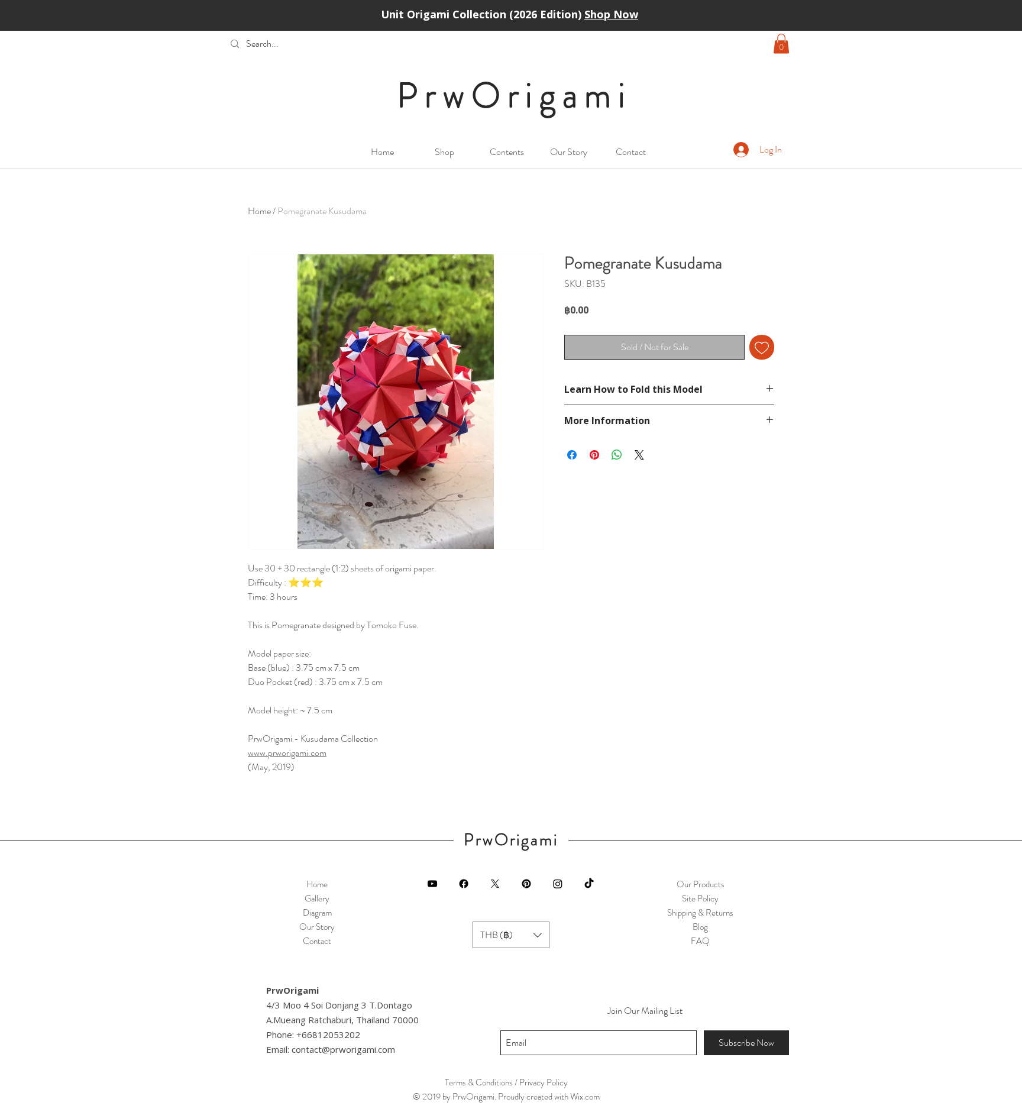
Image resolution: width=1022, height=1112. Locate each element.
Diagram (317, 912)
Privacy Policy (543, 1082)
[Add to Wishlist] (761, 347)
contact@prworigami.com (343, 1049)
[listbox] (511, 935)
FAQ (700, 941)
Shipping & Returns (700, 912)
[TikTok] (589, 884)
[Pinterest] (526, 884)
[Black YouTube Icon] (432, 884)
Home (259, 211)
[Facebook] (464, 884)
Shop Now (611, 14)
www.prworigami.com (287, 752)
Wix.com (585, 1096)
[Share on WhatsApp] (617, 455)
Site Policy (700, 898)
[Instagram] (558, 884)
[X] (495, 884)
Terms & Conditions (479, 1082)
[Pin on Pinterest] (594, 455)
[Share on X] (639, 455)
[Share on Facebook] (572, 455)
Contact (317, 941)
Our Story (317, 926)
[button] (781, 43)
